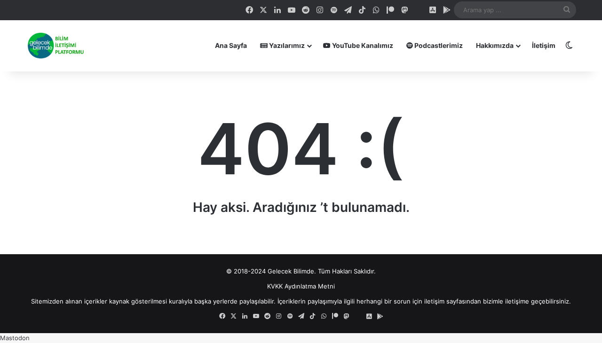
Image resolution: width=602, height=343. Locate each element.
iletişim (434, 301)
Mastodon (15, 338)
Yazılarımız (286, 45)
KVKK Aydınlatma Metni (301, 286)
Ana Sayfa (231, 45)
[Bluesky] (419, 9)
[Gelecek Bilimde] (55, 45)
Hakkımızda (495, 45)
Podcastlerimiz (438, 45)
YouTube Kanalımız (362, 45)
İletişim (543, 45)
